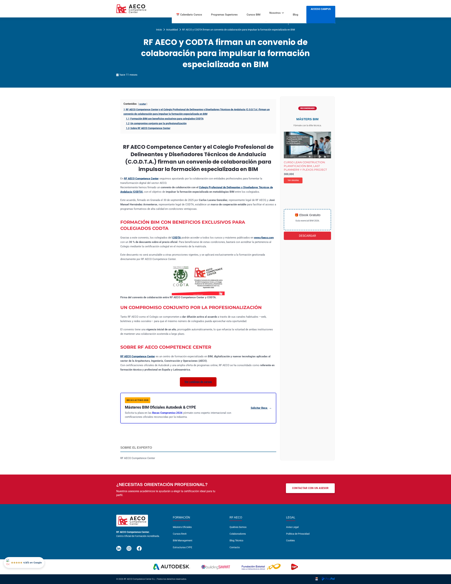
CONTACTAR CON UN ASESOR (310, 488)
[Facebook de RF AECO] (139, 547)
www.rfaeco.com (264, 237)
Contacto (235, 547)
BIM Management (182, 540)
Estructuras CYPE (182, 547)
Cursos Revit (180, 533)
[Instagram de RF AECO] (128, 547)
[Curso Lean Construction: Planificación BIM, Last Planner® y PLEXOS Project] (307, 145)
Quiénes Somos (238, 527)
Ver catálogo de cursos (198, 381)
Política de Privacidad (298, 533)
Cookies (290, 540)
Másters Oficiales (182, 527)
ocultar (142, 104)
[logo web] (131, 8)
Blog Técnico (236, 540)
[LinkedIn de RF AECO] (118, 547)
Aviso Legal (292, 527)
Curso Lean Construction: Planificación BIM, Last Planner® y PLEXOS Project (305, 166)
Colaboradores (238, 533)
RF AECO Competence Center (141, 178)
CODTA (176, 237)
